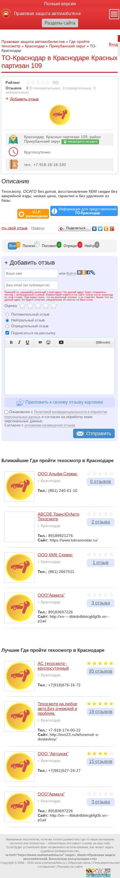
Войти (71, 273)
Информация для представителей (87, 211)
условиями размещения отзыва (50, 425)
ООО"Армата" (51, 595)
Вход (113, 44)
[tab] (12, 246)
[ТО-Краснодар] (59, 124)
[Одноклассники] (106, 228)
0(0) (55, 83)
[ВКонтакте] (94, 228)
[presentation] (12, 246)
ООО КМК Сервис (55, 554)
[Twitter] (100, 228)
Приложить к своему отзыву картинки (63, 402)
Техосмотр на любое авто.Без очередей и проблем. (57, 708)
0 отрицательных (77, 88)
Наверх (38, 228)
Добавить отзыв (24, 99)
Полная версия (60, 3)
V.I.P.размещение (37, 214)
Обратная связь (79, 862)
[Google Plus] (112, 228)
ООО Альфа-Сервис (58, 473)
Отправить (98, 433)
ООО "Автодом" (53, 753)
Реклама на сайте (70, 866)
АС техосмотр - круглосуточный (53, 665)
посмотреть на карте (82, 141)
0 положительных (45, 88)
